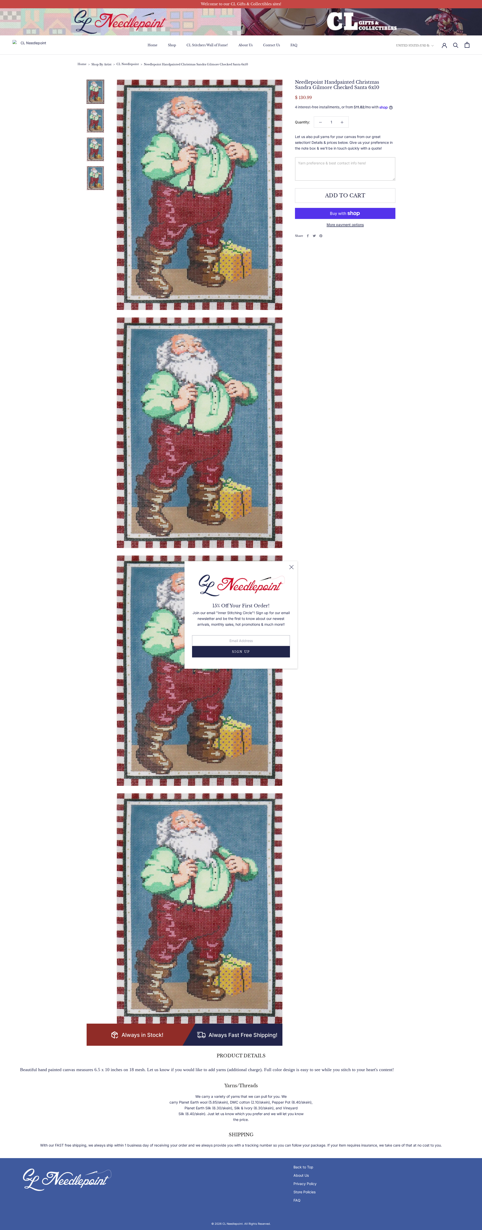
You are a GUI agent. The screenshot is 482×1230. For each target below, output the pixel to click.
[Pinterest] (320, 235)
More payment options (345, 224)
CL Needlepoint (127, 64)
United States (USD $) (412, 45)
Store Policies (304, 1192)
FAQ (293, 45)
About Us (245, 45)
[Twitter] (314, 235)
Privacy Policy (305, 1183)
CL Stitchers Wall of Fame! (207, 45)
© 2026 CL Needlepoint (227, 1223)
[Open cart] (467, 45)
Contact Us (271, 45)
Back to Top (303, 1167)
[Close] (291, 567)
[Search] (455, 45)
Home (152, 45)
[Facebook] (307, 235)
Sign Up (241, 652)
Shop (172, 45)
